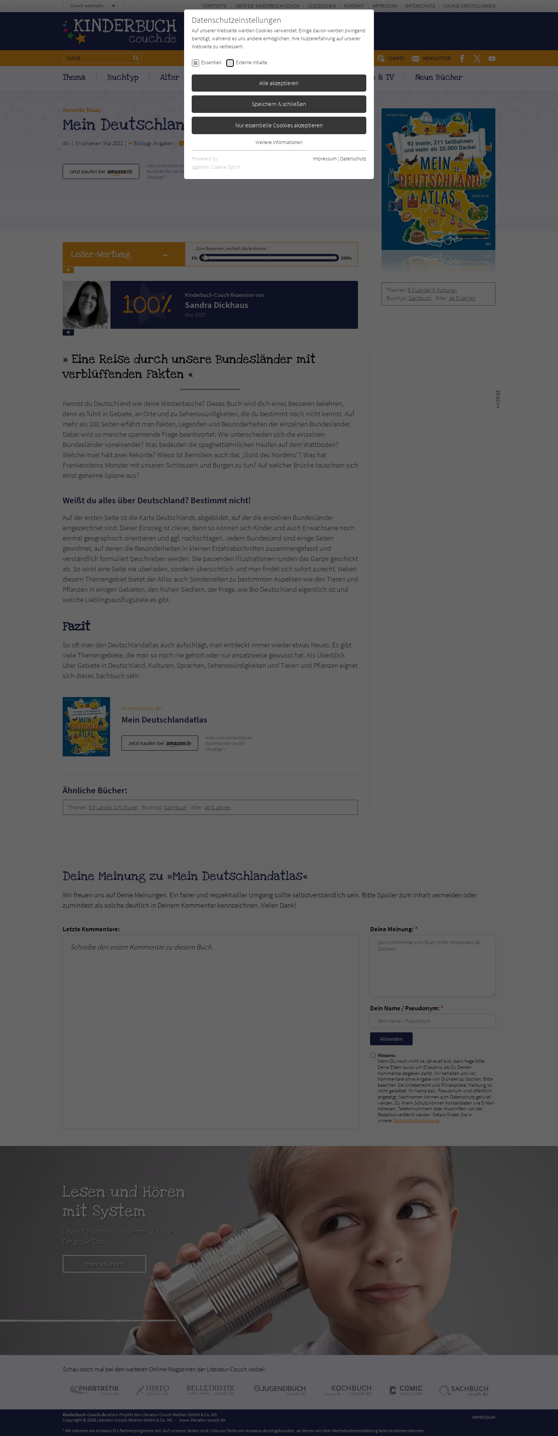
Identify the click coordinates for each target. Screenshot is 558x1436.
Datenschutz (353, 158)
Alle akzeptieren (279, 83)
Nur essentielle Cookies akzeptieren (279, 125)
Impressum (325, 158)
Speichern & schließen (279, 104)
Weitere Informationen (279, 142)
